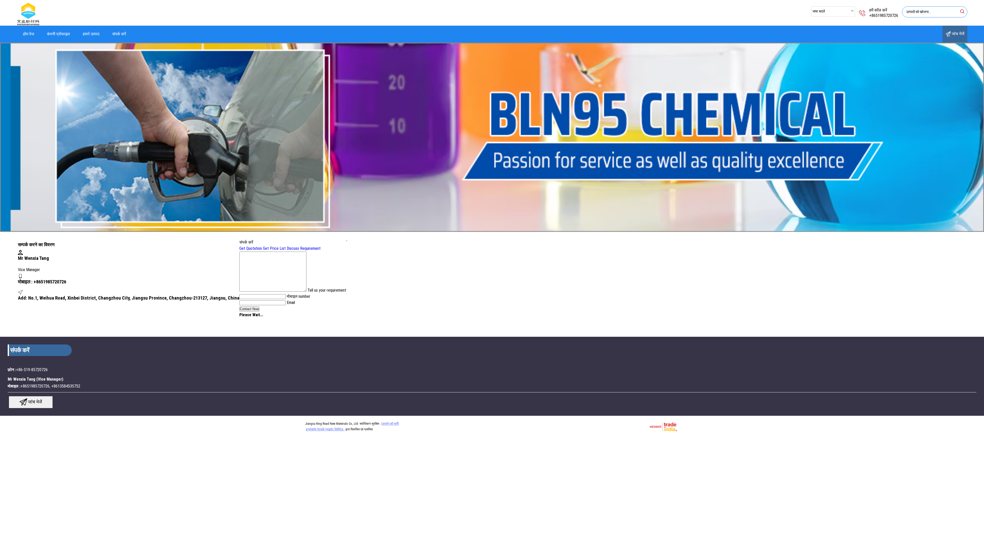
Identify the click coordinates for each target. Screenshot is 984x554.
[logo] (28, 24)
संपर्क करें (119, 34)
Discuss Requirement (304, 248)
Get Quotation (250, 248)
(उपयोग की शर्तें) (390, 424)
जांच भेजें (957, 33)
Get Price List (274, 248)
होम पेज (28, 34)
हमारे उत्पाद (91, 34)
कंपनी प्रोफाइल (58, 34)
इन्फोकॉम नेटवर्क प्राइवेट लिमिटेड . (325, 429)
